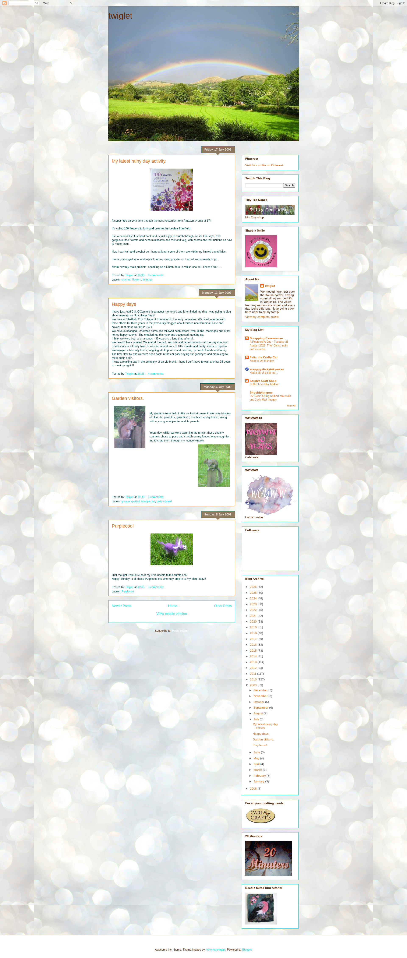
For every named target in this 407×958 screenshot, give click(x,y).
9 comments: (156, 275)
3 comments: (156, 587)
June (257, 752)
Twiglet (270, 286)
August (259, 713)
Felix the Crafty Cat (263, 357)
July (257, 719)
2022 (254, 610)
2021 (254, 615)
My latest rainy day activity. (139, 161)
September (261, 707)
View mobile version (171, 614)
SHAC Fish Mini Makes (264, 384)
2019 (254, 627)
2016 (254, 644)
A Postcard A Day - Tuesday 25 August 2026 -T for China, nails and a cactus (269, 345)
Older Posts (223, 606)
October (259, 702)
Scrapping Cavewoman (266, 338)
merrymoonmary (215, 949)
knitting (147, 279)
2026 (254, 586)
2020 (254, 621)
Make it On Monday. (262, 360)
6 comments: (156, 497)
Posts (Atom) (180, 630)
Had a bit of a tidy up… (264, 372)
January (259, 781)
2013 (254, 662)
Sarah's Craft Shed (263, 381)
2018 (254, 633)
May (257, 758)
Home (172, 606)
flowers (136, 279)
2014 (254, 656)
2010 (254, 679)
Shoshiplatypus (261, 392)
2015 (254, 650)
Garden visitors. (128, 398)
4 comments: (156, 373)
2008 (254, 788)
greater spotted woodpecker (138, 501)
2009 (254, 685)
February (260, 775)
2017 (254, 639)
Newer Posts (121, 606)
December (261, 690)
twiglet (120, 15)
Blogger (246, 949)
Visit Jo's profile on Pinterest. (264, 165)
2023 (254, 604)
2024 (254, 598)
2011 (253, 673)
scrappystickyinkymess (267, 369)
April (257, 764)
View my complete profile (262, 316)
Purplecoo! (123, 526)
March (258, 769)
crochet (126, 279)
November (261, 696)
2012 (254, 667)
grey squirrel (164, 501)
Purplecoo (127, 591)
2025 (254, 592)
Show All (291, 405)
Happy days (124, 304)
